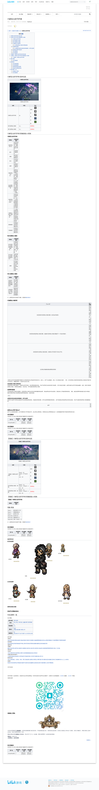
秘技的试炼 (14, 656)
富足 (15, 628)
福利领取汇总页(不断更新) (47, 662)
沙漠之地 (34, 648)
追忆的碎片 (39, 662)
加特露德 (26, 653)
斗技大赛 (10, 653)
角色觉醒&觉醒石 (36, 643)
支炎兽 (28, 662)
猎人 (22, 622)
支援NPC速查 (24, 662)
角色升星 (30, 643)
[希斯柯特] (49, 550)
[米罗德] (63, 548)
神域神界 (46, 648)
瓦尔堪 (20, 653)
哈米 (36, 653)
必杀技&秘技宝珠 (43, 643)
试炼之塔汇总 (40, 656)
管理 (57, 14)
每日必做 (10, 643)
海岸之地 (22, 648)
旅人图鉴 (21, 14)
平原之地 (18, 648)
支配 (22, 629)
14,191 (69, 675)
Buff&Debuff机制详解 (46, 640)
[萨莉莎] (15, 590)
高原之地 (38, 648)
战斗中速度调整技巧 (55, 640)
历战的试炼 (27, 656)
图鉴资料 (29, 14)
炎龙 (31, 653)
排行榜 (27, 1)
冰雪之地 (14, 648)
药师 (29, 622)
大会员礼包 (41, 1)
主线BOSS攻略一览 (16, 30)
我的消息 (88, 6)
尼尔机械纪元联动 (51, 659)
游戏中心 (50, 780)
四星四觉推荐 (63, 640)
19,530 (61, 675)
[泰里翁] (16, 550)
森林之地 (10, 648)
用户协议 (72, 780)
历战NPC (23, 656)
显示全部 (16, 620)
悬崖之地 (26, 648)
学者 (20, 622)
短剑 (16, 633)
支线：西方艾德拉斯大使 (25, 659)
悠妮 (29, 653)
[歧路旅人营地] (49, 722)
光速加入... (88, 740)
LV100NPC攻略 (33, 656)
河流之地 (30, 648)
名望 (17, 629)
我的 (52, 1)
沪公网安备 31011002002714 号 (56, 786)
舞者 (31, 622)
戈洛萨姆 (17, 653)
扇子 (24, 633)
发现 (32, 1)
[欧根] (41, 559)
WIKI (36, 1)
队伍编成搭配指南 (37, 640)
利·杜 (23, 653)
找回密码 (61, 780)
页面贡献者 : (9, 26)
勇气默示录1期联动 (42, 659)
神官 (27, 622)
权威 (15, 629)
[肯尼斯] (32, 591)
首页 (24, 1)
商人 (17, 622)
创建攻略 (27, 522)
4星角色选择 (17, 640)
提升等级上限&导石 (23, 643)
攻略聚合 (48, 14)
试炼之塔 (38, 14)
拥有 (20, 629)
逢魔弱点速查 (33, 662)
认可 (24, 629)
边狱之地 (42, 648)
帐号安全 (55, 780)
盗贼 (24, 622)
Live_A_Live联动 (65, 659)
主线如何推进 (23, 640)
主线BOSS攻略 (29, 640)
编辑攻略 (27, 297)
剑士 (15, 622)
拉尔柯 (33, 653)
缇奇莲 (13, 653)
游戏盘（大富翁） (16, 659)
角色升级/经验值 (15, 643)
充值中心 (48, 1)
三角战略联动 (58, 659)
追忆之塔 (19, 656)
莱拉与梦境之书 (34, 659)
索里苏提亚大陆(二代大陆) (54, 648)
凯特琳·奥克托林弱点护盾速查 (14, 662)
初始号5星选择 (11, 640)
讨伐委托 (10, 656)
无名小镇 (10, 659)
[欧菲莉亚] (66, 591)
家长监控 (66, 780)
